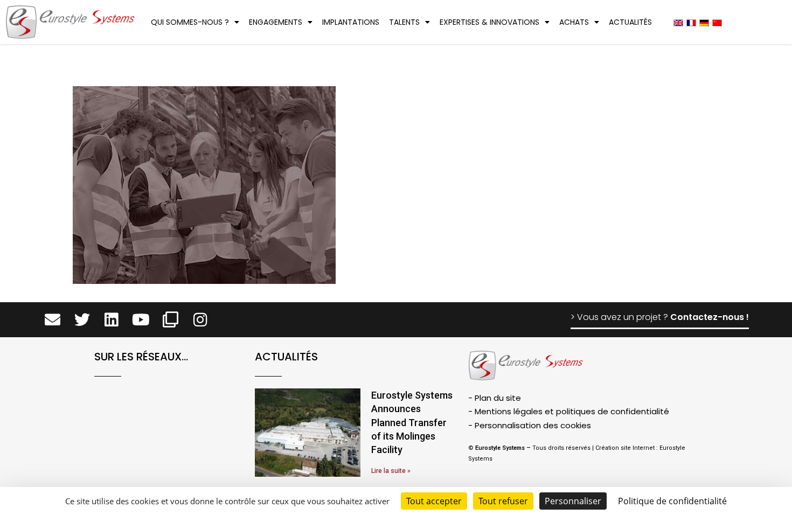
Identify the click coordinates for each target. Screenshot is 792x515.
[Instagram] (200, 319)
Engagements (275, 22)
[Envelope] (52, 319)
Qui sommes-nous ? (190, 22)
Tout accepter (434, 501)
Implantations (350, 22)
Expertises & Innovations (489, 22)
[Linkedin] (111, 319)
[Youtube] (140, 319)
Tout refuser (503, 501)
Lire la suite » (391, 471)
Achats (574, 22)
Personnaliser (573, 501)
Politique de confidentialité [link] (672, 501)
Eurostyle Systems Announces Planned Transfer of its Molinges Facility (412, 422)
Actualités (630, 22)
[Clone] (170, 319)
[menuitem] (678, 22)
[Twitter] (82, 319)
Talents (404, 22)
